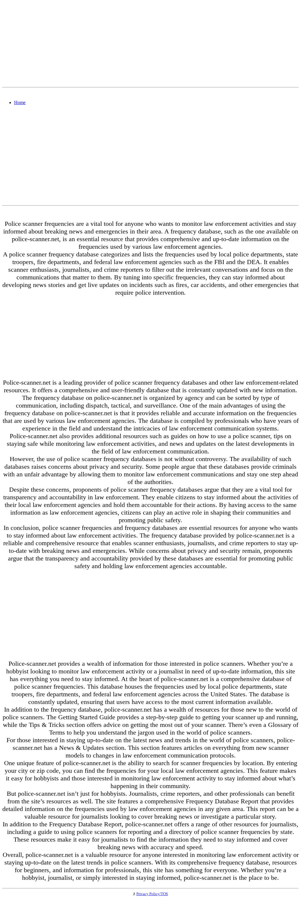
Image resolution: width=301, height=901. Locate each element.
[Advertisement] (150, 43)
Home (20, 102)
